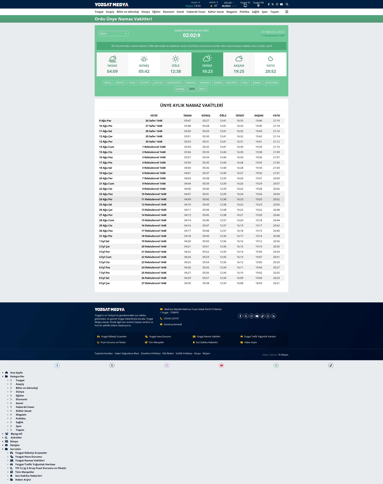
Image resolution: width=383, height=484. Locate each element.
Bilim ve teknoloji (128, 11)
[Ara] (287, 4)
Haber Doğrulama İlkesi (127, 353)
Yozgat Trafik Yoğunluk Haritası (260, 336)
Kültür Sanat (216, 11)
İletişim (206, 353)
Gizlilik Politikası (184, 353)
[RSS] (273, 315)
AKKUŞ (107, 82)
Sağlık (255, 11)
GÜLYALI (158, 82)
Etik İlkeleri (168, 353)
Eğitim (156, 11)
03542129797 (171, 318)
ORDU (245, 82)
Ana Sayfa (16, 372)
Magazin (231, 11)
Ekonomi (168, 11)
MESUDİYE (231, 82)
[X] (245, 315)
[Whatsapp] (268, 315)
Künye (197, 353)
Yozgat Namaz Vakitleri (208, 336)
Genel (180, 11)
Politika (244, 11)
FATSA (132, 82)
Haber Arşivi (250, 342)
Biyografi (16, 433)
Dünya (146, 11)
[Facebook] (240, 315)
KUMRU (218, 82)
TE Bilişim (283, 354)
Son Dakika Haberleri (207, 342)
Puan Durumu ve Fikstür (113, 342)
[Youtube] (256, 315)
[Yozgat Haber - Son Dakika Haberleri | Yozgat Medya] (111, 4)
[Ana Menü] (286, 12)
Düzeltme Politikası (151, 353)
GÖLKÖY (144, 82)
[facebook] (57, 365)
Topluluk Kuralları (104, 353)
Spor (265, 11)
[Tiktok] (262, 315)
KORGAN (204, 82)
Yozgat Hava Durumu (160, 336)
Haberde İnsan (196, 11)
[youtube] (221, 365)
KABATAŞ (190, 82)
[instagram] (166, 365)
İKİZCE (202, 88)
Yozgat (99, 11)
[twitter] (112, 365)
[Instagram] (251, 315)
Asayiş (110, 11)
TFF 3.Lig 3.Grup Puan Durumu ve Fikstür (40, 468)
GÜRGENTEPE (174, 82)
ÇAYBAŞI (180, 88)
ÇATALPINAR (271, 82)
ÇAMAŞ (256, 82)
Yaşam (274, 11)
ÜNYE (192, 88)
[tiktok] (330, 365)
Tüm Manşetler (156, 342)
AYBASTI (120, 82)
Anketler (16, 437)
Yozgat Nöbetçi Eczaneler (114, 336)
